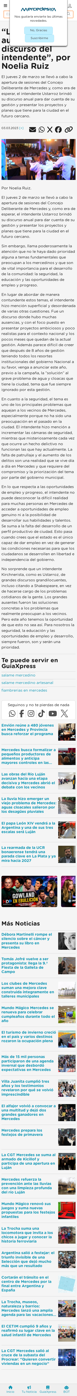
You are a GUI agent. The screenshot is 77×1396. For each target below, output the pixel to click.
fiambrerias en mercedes (24, 690)
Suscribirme (39, 38)
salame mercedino (18, 675)
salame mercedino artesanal (27, 683)
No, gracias (38, 30)
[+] (21, 128)
